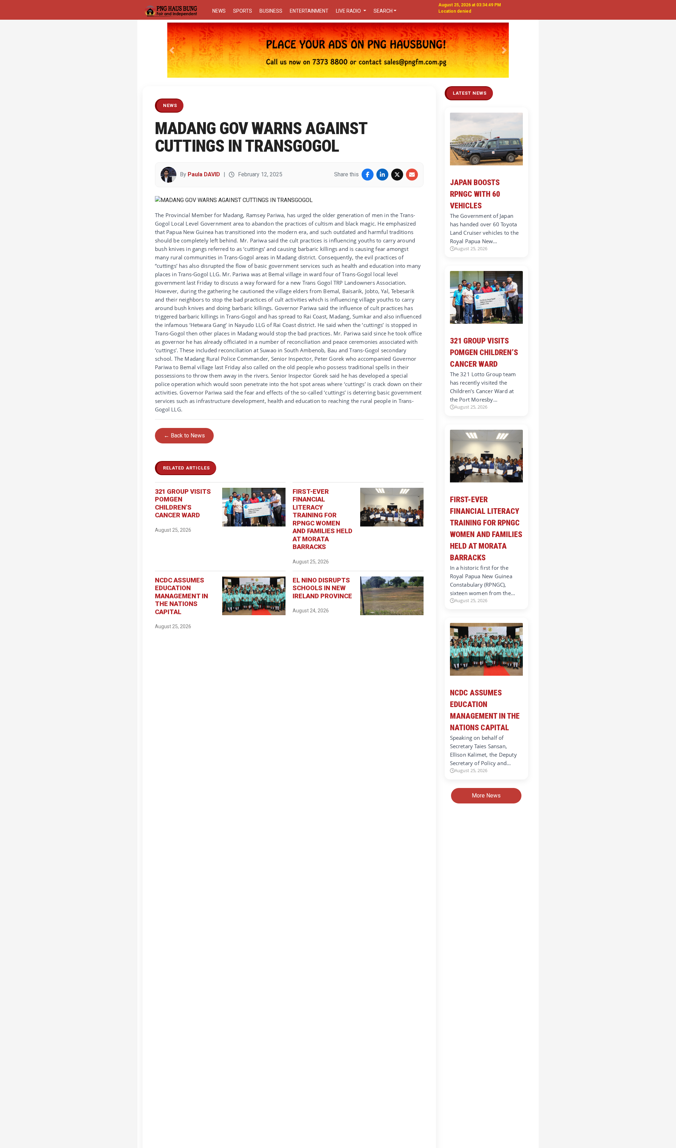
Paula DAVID (204, 174)
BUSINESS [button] (270, 11)
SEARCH (383, 11)
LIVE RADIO (349, 11)
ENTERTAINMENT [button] (309, 11)
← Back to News (184, 435)
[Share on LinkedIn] (382, 175)
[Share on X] (397, 175)
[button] (172, 50)
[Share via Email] (412, 175)
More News (486, 795)
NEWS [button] (219, 11)
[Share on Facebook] (368, 175)
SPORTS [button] (242, 11)
